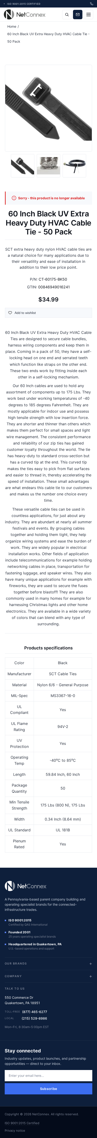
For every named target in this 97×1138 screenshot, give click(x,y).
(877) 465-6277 (34, 1012)
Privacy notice (15, 1130)
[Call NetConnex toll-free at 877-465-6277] (91, 3)
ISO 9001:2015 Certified (22, 1123)
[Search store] (67, 14)
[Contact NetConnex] (77, 14)
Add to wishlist (25, 313)
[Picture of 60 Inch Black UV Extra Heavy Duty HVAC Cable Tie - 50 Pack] (22, 165)
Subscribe (48, 1089)
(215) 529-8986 (34, 1018)
